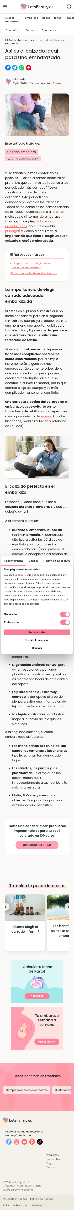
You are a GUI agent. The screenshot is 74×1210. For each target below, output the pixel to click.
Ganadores (49, 30)
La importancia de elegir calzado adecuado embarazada (32, 265)
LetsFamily (10, 40)
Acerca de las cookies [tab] (57, 560)
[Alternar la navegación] (5, 6)
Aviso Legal (38, 1205)
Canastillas (13, 30)
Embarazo (31, 18)
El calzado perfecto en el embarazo (34, 273)
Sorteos (30, 30)
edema (46, 416)
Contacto (52, 1167)
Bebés (46, 18)
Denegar (37, 648)
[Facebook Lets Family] (9, 1142)
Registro (51, 1163)
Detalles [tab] (33, 560)
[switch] (65, 622)
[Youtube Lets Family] (24, 1142)
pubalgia (12, 231)
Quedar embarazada (13, 19)
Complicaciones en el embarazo (27, 1090)
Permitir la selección (37, 640)
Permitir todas (37, 632)
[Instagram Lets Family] (16, 1142)
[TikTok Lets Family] (40, 1142)
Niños (57, 18)
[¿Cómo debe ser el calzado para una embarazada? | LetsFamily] (36, 5)
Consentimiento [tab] (13, 560)
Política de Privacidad (15, 1205)
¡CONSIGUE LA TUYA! (37, 845)
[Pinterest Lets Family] (32, 1142)
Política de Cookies (41, 1199)
